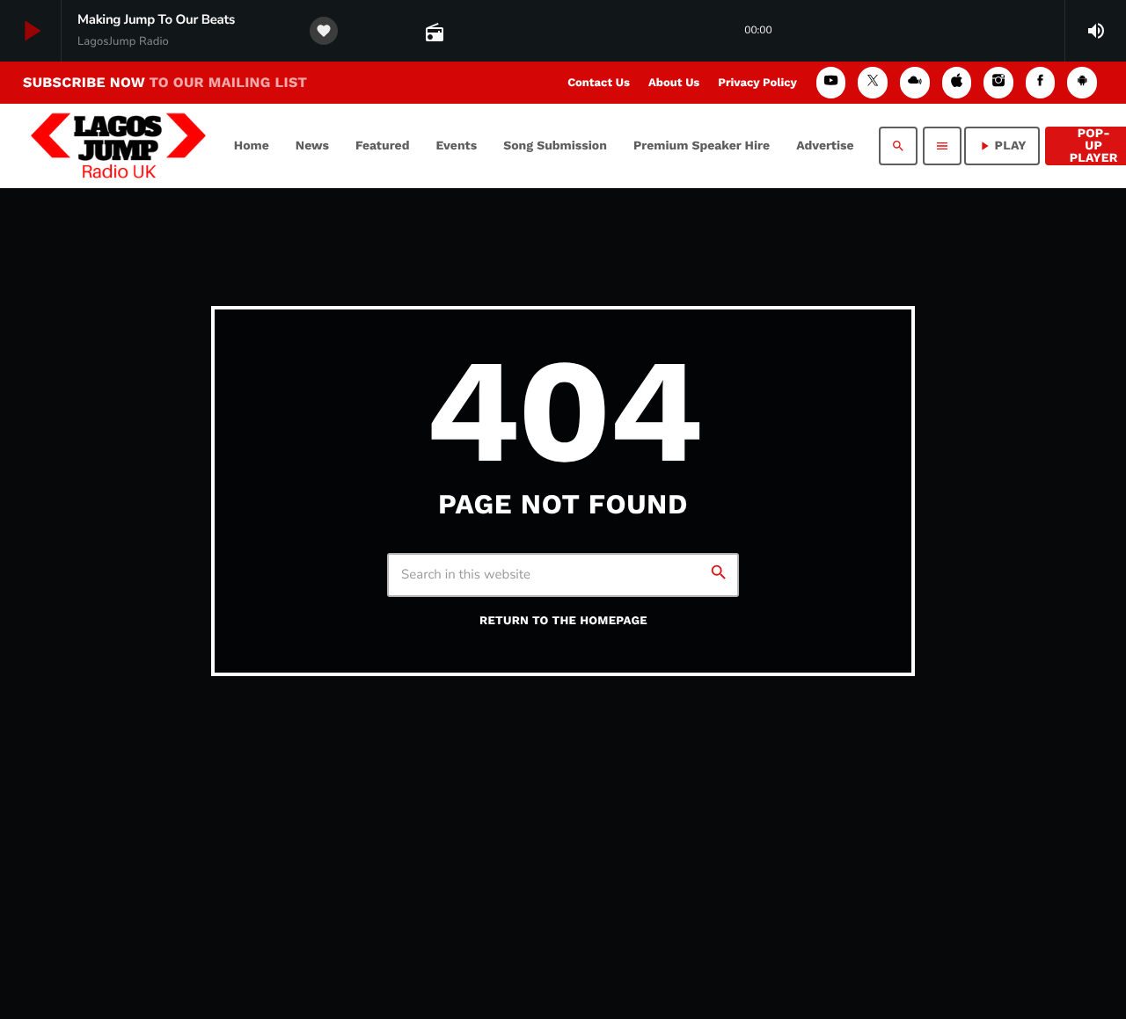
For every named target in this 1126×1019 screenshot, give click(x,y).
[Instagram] (998, 82)
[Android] (1082, 82)
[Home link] (118, 146)
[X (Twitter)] (873, 82)
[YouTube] (831, 82)
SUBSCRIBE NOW (165, 82)
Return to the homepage (563, 621)
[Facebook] (1041, 82)
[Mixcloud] (915, 82)
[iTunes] (957, 82)
